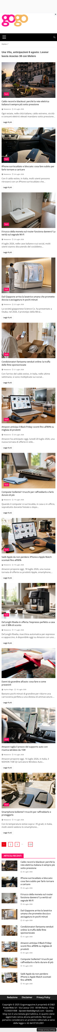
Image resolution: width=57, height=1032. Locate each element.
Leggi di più (7, 122)
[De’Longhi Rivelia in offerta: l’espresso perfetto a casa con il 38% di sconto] (28, 601)
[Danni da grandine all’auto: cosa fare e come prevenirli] (28, 663)
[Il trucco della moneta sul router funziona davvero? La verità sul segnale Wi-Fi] (28, 210)
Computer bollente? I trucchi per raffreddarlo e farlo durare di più (37, 961)
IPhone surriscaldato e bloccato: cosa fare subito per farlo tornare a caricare (37, 881)
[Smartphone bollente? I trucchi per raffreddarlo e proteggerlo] (28, 790)
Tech (6, 94)
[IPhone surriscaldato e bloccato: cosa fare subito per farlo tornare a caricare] (28, 145)
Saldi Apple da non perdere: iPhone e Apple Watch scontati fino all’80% (36, 976)
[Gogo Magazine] (15, 23)
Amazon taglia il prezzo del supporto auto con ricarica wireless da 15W (25, 748)
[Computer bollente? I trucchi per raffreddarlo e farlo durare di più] (28, 470)
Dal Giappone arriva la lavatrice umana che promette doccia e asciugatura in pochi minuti (28, 298)
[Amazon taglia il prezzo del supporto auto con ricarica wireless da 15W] (28, 725)
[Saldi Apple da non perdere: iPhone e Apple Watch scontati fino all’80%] (28, 536)
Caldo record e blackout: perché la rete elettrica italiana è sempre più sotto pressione (25, 103)
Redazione (12, 997)
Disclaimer (27, 997)
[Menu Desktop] (4, 37)
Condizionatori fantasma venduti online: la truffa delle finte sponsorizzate (26, 363)
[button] (54, 37)
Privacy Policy (43, 997)
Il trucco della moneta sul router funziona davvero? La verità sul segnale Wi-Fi (37, 897)
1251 (30, 844)
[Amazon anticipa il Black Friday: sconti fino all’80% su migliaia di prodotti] (28, 405)
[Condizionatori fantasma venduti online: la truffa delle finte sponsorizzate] (28, 340)
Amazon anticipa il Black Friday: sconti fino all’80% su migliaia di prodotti (36, 946)
